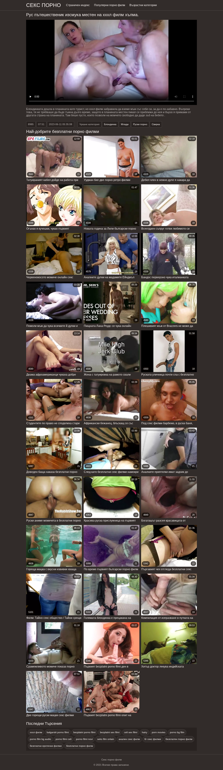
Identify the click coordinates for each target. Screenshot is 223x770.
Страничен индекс (78, 5)
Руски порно (140, 124)
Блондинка (110, 124)
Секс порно (43, 5)
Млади (125, 124)
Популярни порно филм (109, 5)
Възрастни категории (143, 5)
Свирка (156, 124)
